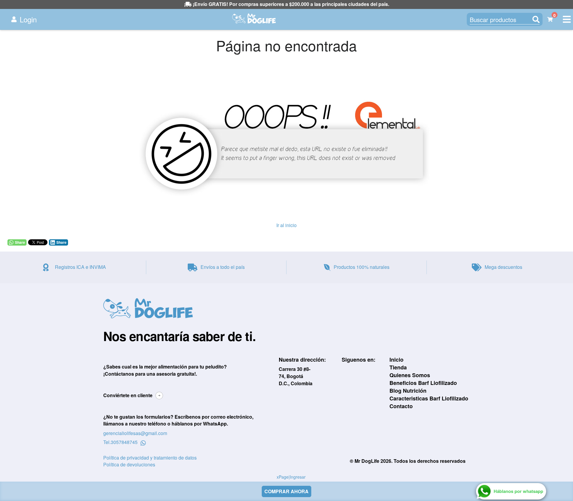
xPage (283, 477)
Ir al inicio (286, 225)
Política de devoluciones (129, 464)
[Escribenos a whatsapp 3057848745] (143, 442)
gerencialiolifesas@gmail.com (135, 433)
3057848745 (124, 442)
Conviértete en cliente (128, 395)
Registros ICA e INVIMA (80, 266)
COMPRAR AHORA (286, 491)
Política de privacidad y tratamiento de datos (150, 457)
